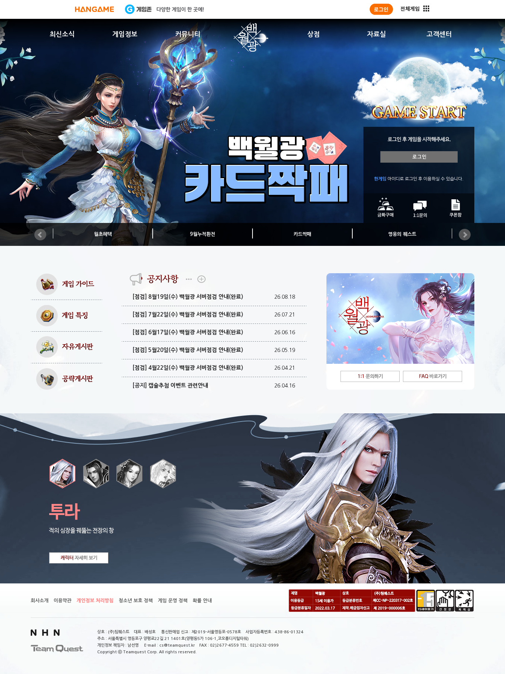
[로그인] (381, 9)
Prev (40, 235)
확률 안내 (202, 600)
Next (465, 235)
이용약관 (62, 600)
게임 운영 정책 (172, 600)
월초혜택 (103, 234)
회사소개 (39, 600)
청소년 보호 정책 (136, 600)
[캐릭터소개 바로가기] (78, 557)
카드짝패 (302, 234)
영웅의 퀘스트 (402, 234)
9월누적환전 (202, 234)
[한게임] (94, 9)
